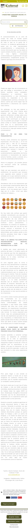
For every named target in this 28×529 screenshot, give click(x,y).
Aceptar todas (14, 517)
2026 (5, 29)
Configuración (14, 524)
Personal (5, 494)
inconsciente (21, 493)
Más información (14, 527)
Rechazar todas (13, 521)
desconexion (22, 490)
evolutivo (17, 491)
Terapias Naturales (14, 494)
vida (16, 490)
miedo (13, 490)
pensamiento (14, 493)
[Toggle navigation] (25, 6)
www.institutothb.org (14, 474)
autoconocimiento (8, 491)
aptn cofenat (7, 490)
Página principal (8, 504)
